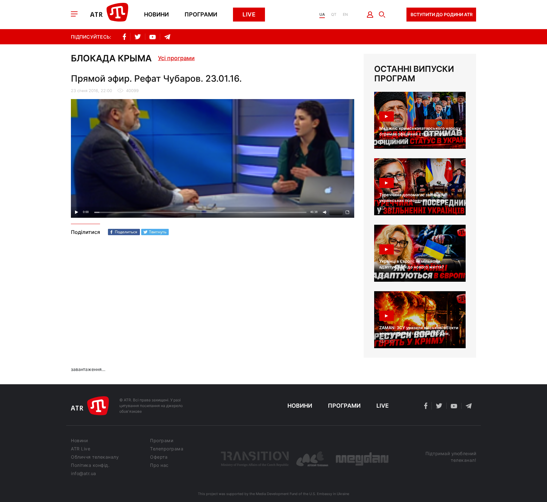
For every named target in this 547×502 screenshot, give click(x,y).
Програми (201, 14)
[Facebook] (124, 232)
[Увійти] (370, 14)
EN (345, 14)
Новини (156, 14)
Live (248, 14)
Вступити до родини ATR (442, 14)
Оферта (158, 457)
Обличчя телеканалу (95, 457)
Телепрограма (166, 449)
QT (333, 14)
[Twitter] (155, 232)
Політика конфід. (90, 465)
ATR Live (80, 449)
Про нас (159, 465)
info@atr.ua (83, 473)
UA (322, 14)
